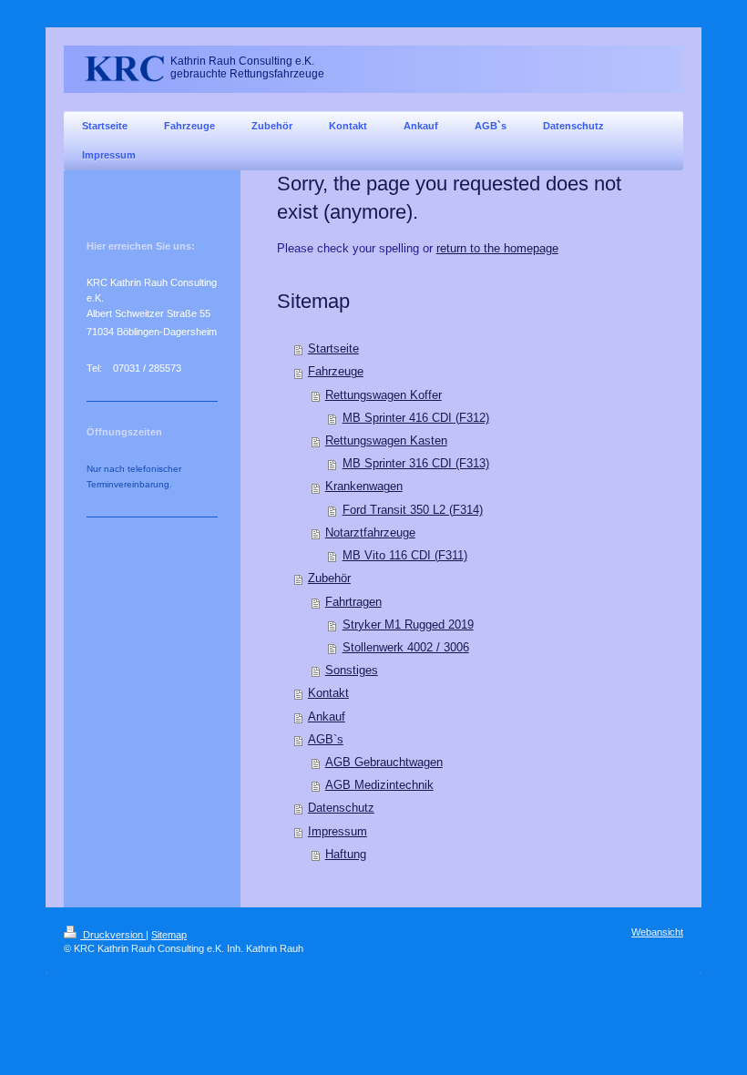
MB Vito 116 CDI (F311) (405, 555)
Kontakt (328, 693)
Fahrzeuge (335, 371)
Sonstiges (351, 670)
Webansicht (657, 932)
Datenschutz (341, 808)
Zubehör (329, 578)
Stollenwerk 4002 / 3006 (406, 647)
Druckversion (113, 934)
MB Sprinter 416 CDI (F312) (416, 418)
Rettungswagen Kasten (386, 441)
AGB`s (325, 739)
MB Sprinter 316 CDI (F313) (416, 463)
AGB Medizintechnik (379, 785)
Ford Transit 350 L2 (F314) (413, 510)
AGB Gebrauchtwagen (384, 762)
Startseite (333, 349)
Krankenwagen (364, 486)
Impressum (337, 831)
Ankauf (326, 717)
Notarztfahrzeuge (370, 533)
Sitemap (169, 934)
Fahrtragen (353, 602)
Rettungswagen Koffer (383, 395)
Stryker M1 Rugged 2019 (408, 625)
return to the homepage (497, 248)
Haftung (345, 854)
